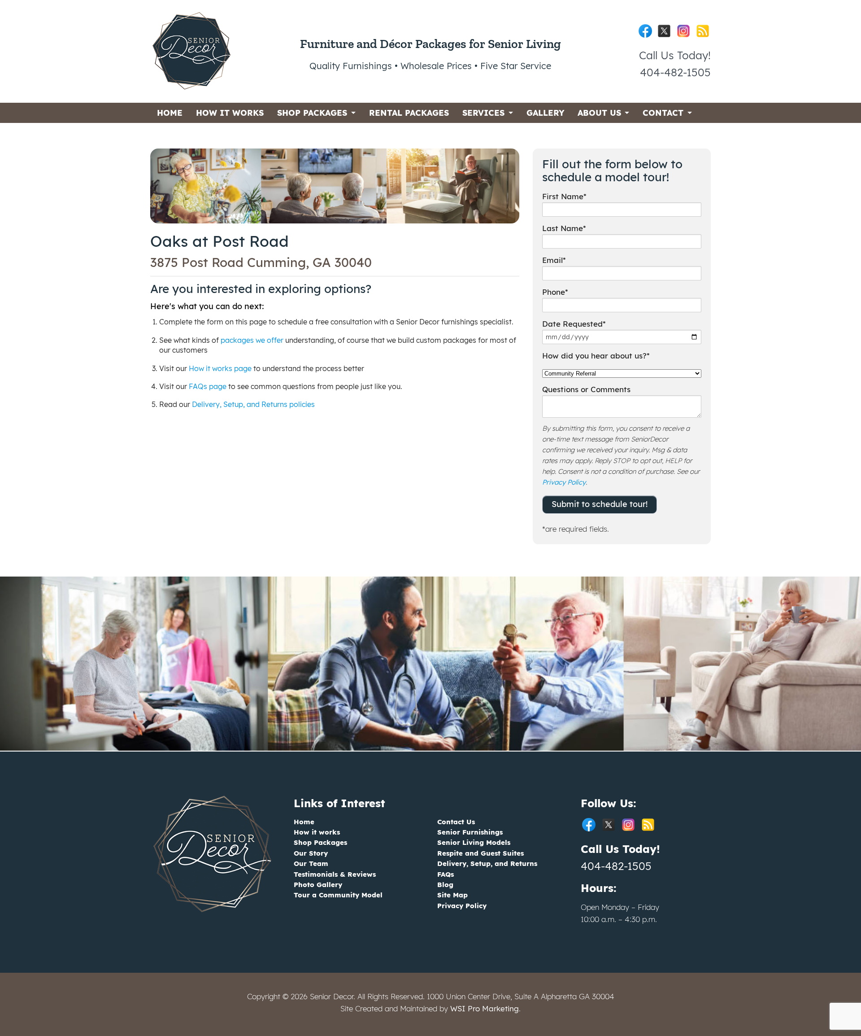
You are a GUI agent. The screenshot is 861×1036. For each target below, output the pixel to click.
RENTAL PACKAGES (409, 113)
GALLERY (545, 113)
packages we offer (252, 340)
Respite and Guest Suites (480, 853)
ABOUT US (599, 113)
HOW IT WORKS (230, 113)
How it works (317, 832)
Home (304, 821)
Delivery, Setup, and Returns (487, 863)
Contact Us (456, 821)
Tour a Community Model (338, 895)
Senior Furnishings (470, 832)
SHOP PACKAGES (312, 113)
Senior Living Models (473, 842)
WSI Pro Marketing (484, 1008)
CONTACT (663, 113)
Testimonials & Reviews (335, 874)
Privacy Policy (564, 482)
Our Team (311, 863)
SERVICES (483, 113)
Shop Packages (320, 842)
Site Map (452, 895)
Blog (445, 884)
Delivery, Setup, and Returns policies (253, 404)
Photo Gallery (318, 884)
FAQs (445, 874)
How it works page (220, 368)
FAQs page (207, 386)
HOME (170, 113)
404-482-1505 (616, 866)
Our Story (311, 853)
